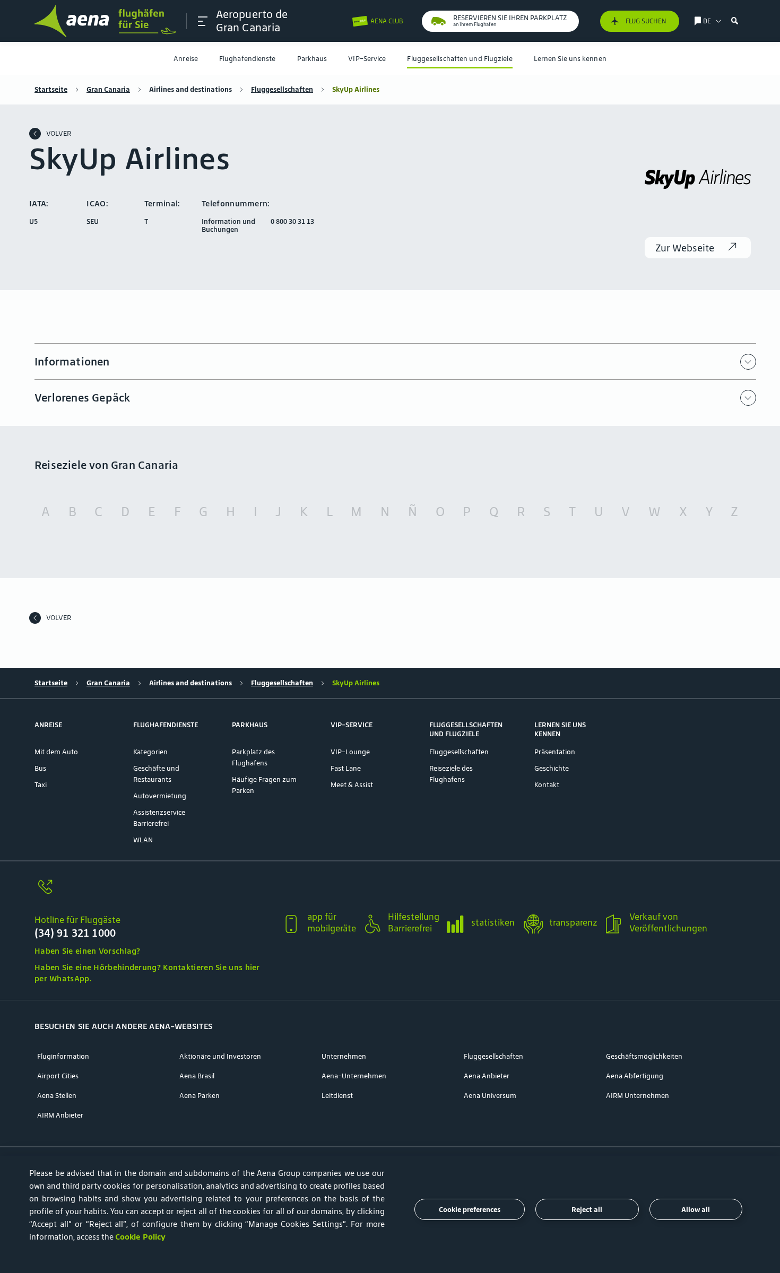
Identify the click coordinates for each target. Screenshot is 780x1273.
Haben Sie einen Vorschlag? (87, 951)
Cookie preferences (469, 1209)
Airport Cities (58, 1075)
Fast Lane (346, 768)
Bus (40, 768)
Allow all (695, 1209)
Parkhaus (312, 58)
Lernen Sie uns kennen (570, 58)
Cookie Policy (140, 1237)
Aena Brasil (196, 1075)
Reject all (586, 1209)
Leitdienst (337, 1095)
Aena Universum (490, 1095)
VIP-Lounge (350, 751)
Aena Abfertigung (634, 1075)
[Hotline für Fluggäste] (153, 893)
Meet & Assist (352, 784)
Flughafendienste (247, 58)
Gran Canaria (108, 89)
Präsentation (554, 751)
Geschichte (551, 768)
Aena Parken (199, 1095)
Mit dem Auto (56, 751)
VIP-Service (367, 58)
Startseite (50, 89)
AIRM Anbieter (60, 1115)
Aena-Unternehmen (354, 1075)
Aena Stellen (56, 1095)
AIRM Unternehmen (637, 1095)
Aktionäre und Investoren (220, 1056)
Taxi (40, 784)
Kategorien (150, 751)
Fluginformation (63, 1056)
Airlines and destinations (190, 89)
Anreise (186, 58)
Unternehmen (344, 1056)
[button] (202, 21)
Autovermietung (159, 795)
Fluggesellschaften (282, 89)
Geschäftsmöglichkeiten (644, 1056)
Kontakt (546, 784)
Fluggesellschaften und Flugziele (459, 58)
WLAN (143, 839)
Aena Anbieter (486, 1075)
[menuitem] (186, 58)
